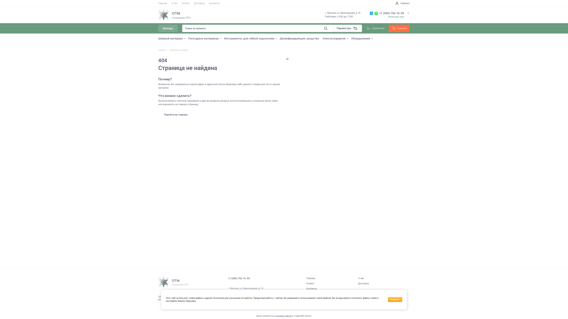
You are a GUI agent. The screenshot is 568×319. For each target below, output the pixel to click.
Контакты (311, 288)
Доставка (363, 283)
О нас (361, 278)
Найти (325, 28)
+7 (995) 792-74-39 (391, 13)
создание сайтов (283, 316)
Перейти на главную (176, 114)
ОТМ (176, 13)
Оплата (310, 283)
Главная (162, 50)
